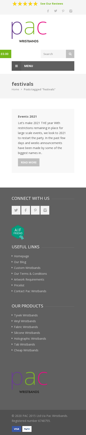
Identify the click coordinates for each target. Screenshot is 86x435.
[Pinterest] (63, 11)
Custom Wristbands (27, 268)
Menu (28, 66)
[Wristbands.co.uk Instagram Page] (44, 210)
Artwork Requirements (29, 279)
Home (15, 89)
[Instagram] (70, 11)
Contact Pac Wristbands (30, 291)
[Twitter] (55, 11)
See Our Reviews (51, 3)
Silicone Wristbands (27, 333)
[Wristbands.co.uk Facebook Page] (25, 210)
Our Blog (20, 262)
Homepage (21, 256)
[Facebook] (48, 11)
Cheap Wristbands (26, 350)
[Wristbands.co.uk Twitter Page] (16, 210)
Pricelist (19, 285)
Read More (29, 162)
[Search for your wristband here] (70, 54)
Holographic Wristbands (30, 339)
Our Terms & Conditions (30, 274)
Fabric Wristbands (26, 327)
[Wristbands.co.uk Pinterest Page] (35, 210)
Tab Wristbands (24, 344)
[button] (51, 232)
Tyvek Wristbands (26, 315)
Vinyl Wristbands (25, 321)
